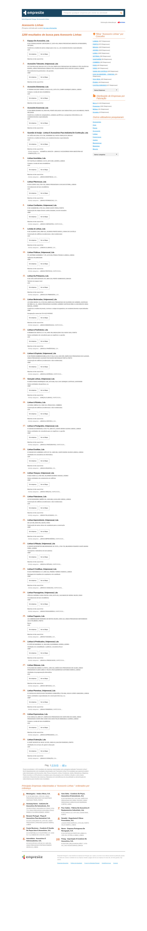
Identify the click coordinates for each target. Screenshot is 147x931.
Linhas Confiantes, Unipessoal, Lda (41, 205)
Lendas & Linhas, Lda (36, 229)
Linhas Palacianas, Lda (36, 496)
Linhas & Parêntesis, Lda (37, 330)
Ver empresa (32, 54)
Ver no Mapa (44, 54)
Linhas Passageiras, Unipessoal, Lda (42, 593)
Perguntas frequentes (62, 863)
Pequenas (96, 106)
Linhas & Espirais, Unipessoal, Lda (41, 353)
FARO (95, 65)
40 (63, 765)
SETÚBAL (96, 56)
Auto (94, 125)
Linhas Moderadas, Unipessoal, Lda (42, 299)
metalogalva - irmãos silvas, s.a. (38, 794)
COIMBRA (96, 62)
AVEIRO (95, 50)
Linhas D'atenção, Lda (36, 740)
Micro (95, 103)
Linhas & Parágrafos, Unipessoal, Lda (42, 426)
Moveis (95, 149)
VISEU (95, 68)
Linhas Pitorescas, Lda (36, 182)
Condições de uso (106, 863)
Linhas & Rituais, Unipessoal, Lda (41, 544)
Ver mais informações (50, 28)
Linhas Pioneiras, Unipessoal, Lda (41, 691)
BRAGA (95, 47)
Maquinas (96, 146)
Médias (95, 109)
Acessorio (96, 131)
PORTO (95, 44)
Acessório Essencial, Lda (37, 108)
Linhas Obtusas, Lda (35, 665)
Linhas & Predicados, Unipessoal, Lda (43, 642)
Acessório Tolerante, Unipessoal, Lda (42, 64)
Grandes (96, 112)
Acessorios (97, 122)
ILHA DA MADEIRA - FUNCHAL (104, 74)
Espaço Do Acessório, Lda (38, 41)
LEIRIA (95, 53)
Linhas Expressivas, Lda (37, 714)
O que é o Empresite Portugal (91, 863)
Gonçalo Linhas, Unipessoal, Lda (40, 379)
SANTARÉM (97, 59)
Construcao (97, 137)
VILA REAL (97, 79)
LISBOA (95, 41)
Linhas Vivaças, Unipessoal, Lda (40, 473)
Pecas (95, 128)
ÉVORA (95, 82)
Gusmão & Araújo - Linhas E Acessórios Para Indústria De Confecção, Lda (57, 133)
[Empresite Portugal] (33, 14)
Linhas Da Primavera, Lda (37, 276)
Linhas (95, 134)
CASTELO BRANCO (100, 85)
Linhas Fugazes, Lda (35, 616)
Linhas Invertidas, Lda (36, 158)
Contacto (115, 863)
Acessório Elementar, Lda (37, 87)
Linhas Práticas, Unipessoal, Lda (40, 252)
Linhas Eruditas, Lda (35, 449)
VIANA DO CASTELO (100, 71)
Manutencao (97, 143)
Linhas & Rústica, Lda (36, 402)
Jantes (95, 140)
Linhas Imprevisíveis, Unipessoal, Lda (42, 520)
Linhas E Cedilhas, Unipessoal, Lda (41, 569)
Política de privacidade (76, 863)
